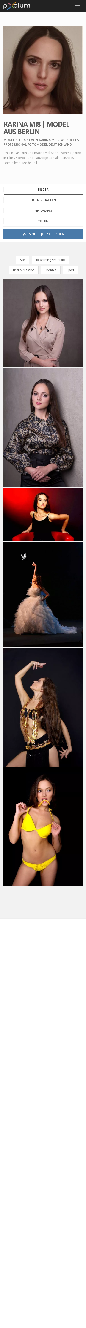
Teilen (43, 221)
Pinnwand (43, 210)
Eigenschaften (43, 200)
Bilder (43, 189)
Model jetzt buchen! (46, 234)
